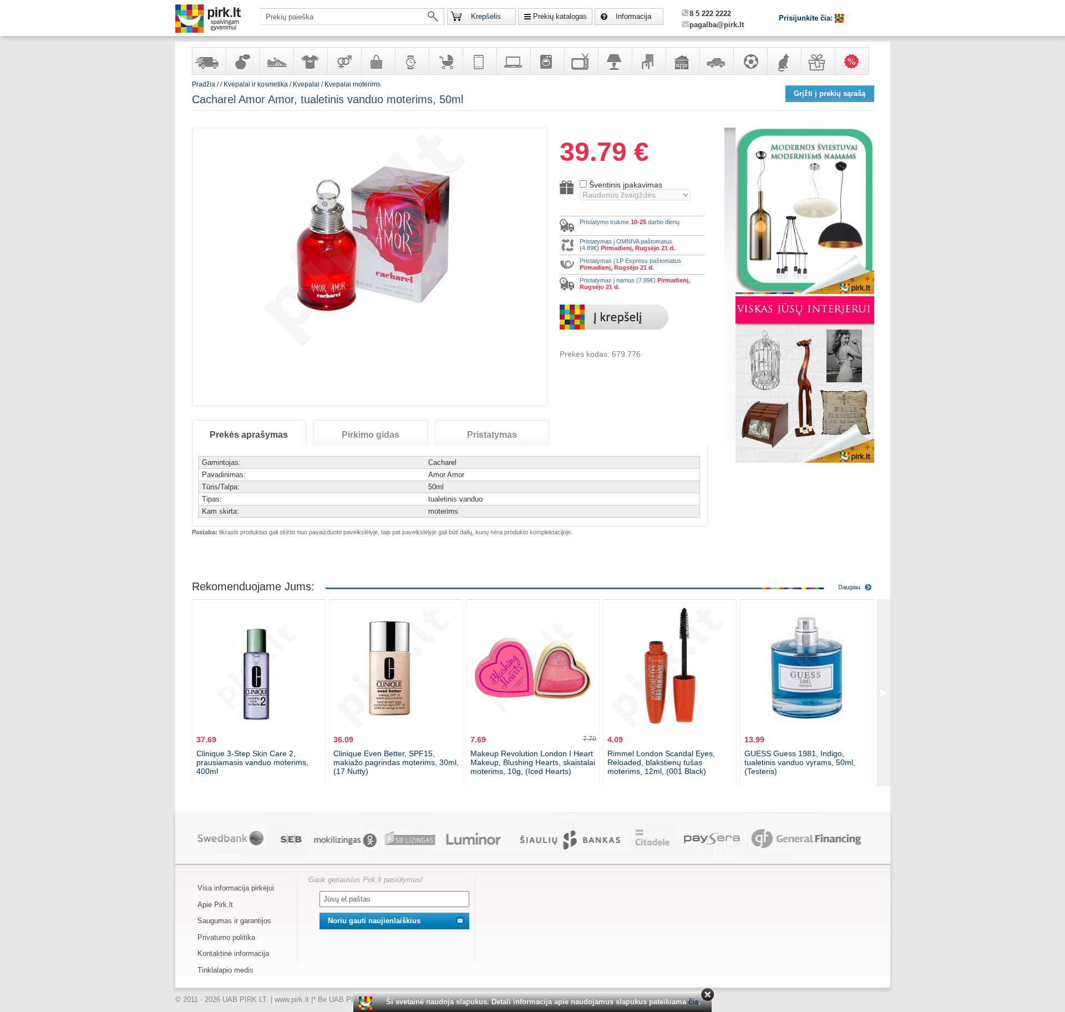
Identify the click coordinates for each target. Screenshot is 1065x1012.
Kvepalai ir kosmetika (242, 61)
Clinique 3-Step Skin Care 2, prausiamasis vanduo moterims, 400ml (252, 762)
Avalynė (276, 61)
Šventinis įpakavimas (625, 184)
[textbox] (352, 16)
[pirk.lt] (367, 1003)
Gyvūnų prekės (784, 61)
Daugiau (849, 587)
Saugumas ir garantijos (234, 921)
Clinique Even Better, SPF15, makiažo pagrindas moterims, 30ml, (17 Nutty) (396, 762)
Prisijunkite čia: (807, 18)
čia (693, 1002)
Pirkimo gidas (370, 434)
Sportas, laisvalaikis (750, 61)
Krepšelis (486, 16)
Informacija (633, 16)
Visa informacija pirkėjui (235, 888)
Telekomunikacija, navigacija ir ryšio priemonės (479, 61)
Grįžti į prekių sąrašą (829, 93)
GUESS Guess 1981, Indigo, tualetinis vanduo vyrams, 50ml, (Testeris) (799, 762)
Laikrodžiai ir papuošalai (411, 61)
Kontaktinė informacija (233, 953)
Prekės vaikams (445, 61)
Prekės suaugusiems (344, 61)
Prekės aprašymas (249, 434)
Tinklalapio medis (225, 970)
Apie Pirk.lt (215, 904)
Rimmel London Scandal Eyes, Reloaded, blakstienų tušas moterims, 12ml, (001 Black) (661, 762)
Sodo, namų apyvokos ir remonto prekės (682, 61)
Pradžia (203, 84)
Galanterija (378, 61)
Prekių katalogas (560, 16)
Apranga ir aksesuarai (310, 61)
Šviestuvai (615, 61)
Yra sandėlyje (208, 61)
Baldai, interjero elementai (648, 61)
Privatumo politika (226, 937)
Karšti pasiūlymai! (855, 61)
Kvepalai (307, 84)
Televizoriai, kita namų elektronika (581, 61)
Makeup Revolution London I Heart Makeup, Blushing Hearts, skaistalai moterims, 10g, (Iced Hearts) (532, 762)
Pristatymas (492, 434)
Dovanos (818, 61)
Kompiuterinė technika (513, 61)
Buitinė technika (547, 61)
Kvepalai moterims (352, 84)
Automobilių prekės (716, 61)
